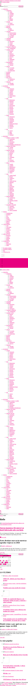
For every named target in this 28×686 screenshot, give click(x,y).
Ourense (11, 69)
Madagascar (12, 167)
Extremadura (9, 62)
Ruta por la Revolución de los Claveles (15, 655)
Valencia (8, 81)
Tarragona (11, 45)
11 (2, 562)
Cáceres (11, 65)
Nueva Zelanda (13, 210)
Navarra (8, 76)
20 (5, 564)
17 (0, 564)
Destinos (8, 214)
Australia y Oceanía (11, 204)
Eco (7, 216)
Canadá (11, 147)
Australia (11, 206)
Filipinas (11, 182)
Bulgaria (11, 101)
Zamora (11, 60)
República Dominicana (15, 144)
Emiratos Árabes (13, 200)
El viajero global (7, 248)
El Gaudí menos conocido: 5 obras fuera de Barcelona (14, 666)
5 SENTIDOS (6, 224)
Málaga (11, 19)
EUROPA (5, 86)
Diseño (8, 228)
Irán (10, 202)
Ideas (7, 242)
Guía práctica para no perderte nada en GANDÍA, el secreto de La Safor (15, 619)
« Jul (1, 569)
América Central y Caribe (12, 137)
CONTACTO (6, 252)
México (11, 140)
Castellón (11, 84)
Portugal (11, 135)
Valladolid (11, 59)
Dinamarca (12, 116)
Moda (7, 239)
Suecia (11, 128)
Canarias (8, 31)
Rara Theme (5, 684)
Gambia (11, 165)
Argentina (11, 151)
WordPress (18, 684)
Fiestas (8, 218)
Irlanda (11, 122)
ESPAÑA (5, 9)
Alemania (11, 88)
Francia (11, 94)
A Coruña (11, 67)
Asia (7, 174)
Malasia (11, 188)
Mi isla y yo (6, 673)
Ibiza (10, 28)
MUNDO (5, 136)
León (10, 52)
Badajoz (11, 63)
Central (8, 87)
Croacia (11, 104)
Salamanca (12, 55)
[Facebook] (3, 254)
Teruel (10, 23)
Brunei (11, 176)
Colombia (11, 157)
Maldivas (11, 189)
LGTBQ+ (8, 220)
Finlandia (11, 119)
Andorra (11, 90)
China (10, 179)
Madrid (8, 73)
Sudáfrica (11, 171)
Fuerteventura (12, 33)
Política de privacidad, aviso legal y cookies (13, 684)
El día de (8, 230)
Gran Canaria (12, 34)
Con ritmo (8, 227)
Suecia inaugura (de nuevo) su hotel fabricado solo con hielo (12, 529)
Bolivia (11, 153)
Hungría (11, 108)
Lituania (11, 111)
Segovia (11, 56)
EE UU (11, 149)
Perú (10, 158)
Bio (4, 250)
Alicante (11, 83)
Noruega (11, 126)
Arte (7, 225)
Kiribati (11, 209)
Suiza (10, 97)
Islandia (11, 125)
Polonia (11, 112)
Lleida (10, 44)
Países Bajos (12, 95)
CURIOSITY (6, 241)
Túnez (10, 172)
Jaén (10, 17)
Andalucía (8, 10)
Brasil (10, 154)
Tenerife (11, 37)
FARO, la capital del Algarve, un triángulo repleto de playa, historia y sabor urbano (14, 600)
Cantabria (8, 38)
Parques (8, 232)
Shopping (8, 244)
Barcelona (11, 41)
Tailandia (11, 195)
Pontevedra (12, 70)
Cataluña (8, 40)
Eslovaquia (12, 105)
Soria (10, 58)
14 (7, 562)
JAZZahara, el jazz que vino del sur (14, 679)
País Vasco (9, 77)
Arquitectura (9, 213)
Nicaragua (11, 142)
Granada (11, 14)
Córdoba (11, 13)
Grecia (11, 130)
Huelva (11, 16)
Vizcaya (11, 80)
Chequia (11, 102)
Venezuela (11, 161)
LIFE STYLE (6, 234)
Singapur (11, 193)
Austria (11, 91)
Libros (7, 231)
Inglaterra (11, 121)
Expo (7, 217)
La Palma (11, 35)
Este (7, 98)
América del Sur (10, 150)
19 (4, 564)
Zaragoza (11, 24)
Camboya (11, 178)
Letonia (11, 109)
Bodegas (8, 235)
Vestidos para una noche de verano (14, 588)
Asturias (8, 26)
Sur (7, 129)
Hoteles (8, 238)
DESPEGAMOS (7, 249)
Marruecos (12, 168)
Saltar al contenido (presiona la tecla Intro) (10, 0)
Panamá (11, 143)
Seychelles (12, 169)
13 (5, 562)
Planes (7, 223)
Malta (10, 133)
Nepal (10, 192)
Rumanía (11, 114)
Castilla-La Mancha (11, 47)
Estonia (11, 107)
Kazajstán (11, 186)
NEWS (5, 211)
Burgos (11, 51)
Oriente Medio (9, 196)
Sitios (7, 245)
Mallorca (11, 30)
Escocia (11, 118)
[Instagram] (3, 256)
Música (8, 221)
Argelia (11, 164)
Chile (10, 156)
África (7, 163)
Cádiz (10, 12)
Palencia (11, 54)
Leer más (3, 537)
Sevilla (11, 20)
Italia (10, 132)
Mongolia (11, 190)
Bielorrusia (12, 100)
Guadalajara (12, 48)
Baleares (8, 27)
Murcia (8, 74)
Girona (11, 42)
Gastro (7, 237)
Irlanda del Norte (13, 123)
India (10, 183)
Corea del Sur (12, 181)
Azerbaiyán (12, 197)
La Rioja (8, 72)
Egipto (11, 199)
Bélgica (11, 93)
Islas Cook (12, 207)
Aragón (8, 21)
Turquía (11, 203)
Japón (10, 185)
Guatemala (12, 139)
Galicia (8, 66)
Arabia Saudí (12, 175)
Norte (7, 115)
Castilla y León (10, 49)
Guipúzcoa (12, 79)
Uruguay (11, 160)
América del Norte (10, 146)
